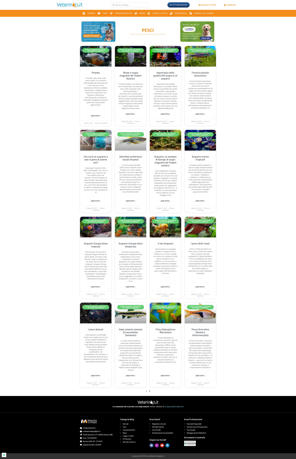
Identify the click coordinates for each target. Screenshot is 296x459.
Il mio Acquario (165, 243)
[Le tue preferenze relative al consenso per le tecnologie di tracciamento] (4, 455)
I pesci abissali (95, 329)
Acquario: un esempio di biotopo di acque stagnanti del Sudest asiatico (165, 161)
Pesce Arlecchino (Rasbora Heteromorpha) (200, 332)
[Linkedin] (167, 445)
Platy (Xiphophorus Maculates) (165, 331)
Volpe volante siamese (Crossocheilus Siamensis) (130, 332)
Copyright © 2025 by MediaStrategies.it (148, 456)
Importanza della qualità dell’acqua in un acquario (165, 75)
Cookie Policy (190, 444)
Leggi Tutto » (95, 116)
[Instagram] (157, 445)
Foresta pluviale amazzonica (200, 74)
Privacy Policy (190, 442)
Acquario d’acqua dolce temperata (130, 245)
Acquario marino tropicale (200, 158)
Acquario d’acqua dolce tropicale (96, 245)
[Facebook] (151, 445)
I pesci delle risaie (200, 243)
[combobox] (129, 5)
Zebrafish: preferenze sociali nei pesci (130, 158)
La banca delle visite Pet (174, 407)
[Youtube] (162, 445)
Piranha (96, 72)
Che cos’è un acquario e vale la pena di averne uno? (96, 159)
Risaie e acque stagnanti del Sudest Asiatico (131, 75)
